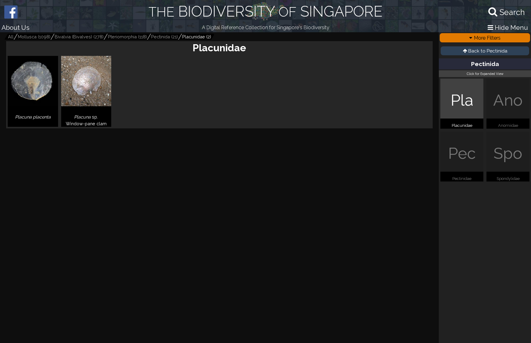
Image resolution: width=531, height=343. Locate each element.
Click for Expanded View (485, 74)
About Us (16, 27)
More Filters (487, 38)
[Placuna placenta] (33, 124)
